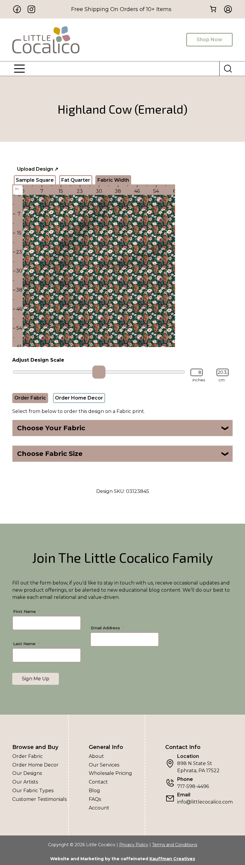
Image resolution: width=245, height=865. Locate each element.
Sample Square (35, 180)
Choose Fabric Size (123, 454)
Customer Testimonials (39, 799)
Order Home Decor (79, 398)
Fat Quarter (75, 180)
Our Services (104, 765)
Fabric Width (113, 180)
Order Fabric (30, 398)
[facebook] (17, 9)
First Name (24, 611)
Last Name (24, 643)
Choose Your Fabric (123, 428)
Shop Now (209, 39)
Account (99, 808)
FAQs (95, 799)
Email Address (105, 627)
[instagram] (31, 9)
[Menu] (19, 68)
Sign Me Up (35, 678)
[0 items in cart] (213, 9)
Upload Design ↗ (37, 169)
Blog (94, 790)
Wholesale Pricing (110, 773)
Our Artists (25, 782)
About (96, 756)
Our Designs (27, 773)
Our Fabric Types (32, 790)
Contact (98, 782)
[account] (226, 9)
